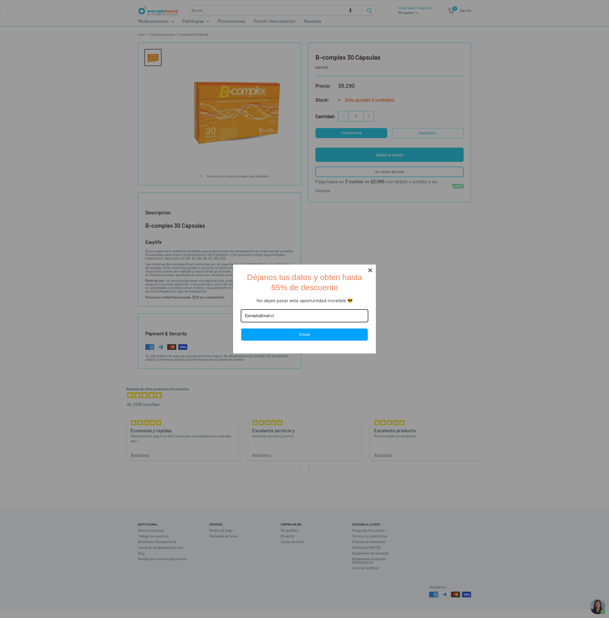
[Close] (370, 270)
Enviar (304, 335)
